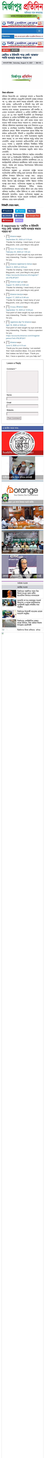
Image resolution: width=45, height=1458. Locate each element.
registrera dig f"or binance (20, 322)
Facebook (8, 211)
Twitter (21, 211)
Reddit (20, 216)
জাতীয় (16, 50)
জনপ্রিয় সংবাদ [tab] (22, 587)
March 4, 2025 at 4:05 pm (16, 267)
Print (20, 220)
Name (9, 395)
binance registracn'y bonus (21, 264)
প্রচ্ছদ (7, 50)
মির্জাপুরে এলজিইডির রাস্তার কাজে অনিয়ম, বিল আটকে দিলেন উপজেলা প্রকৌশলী (29, 623)
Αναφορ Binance (16, 307)
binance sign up (16, 282)
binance (13, 236)
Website (10, 410)
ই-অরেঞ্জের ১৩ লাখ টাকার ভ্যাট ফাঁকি (18, 502)
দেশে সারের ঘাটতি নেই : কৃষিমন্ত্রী (16, 526)
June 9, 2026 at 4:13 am (16, 345)
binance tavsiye (16, 294)
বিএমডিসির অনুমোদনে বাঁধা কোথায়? (18, 452)
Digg (32, 211)
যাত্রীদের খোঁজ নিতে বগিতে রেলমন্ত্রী (17, 477)
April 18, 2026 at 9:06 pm (16, 325)
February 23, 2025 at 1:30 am (18, 252)
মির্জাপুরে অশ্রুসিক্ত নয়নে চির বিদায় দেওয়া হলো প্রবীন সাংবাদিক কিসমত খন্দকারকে (28, 593)
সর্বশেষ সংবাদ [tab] (22, 583)
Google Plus (34, 216)
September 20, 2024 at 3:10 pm (19, 239)
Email (9, 402)
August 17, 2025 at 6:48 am (17, 297)
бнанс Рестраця (16, 249)
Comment (11, 369)
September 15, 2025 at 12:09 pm (19, 310)
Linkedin (7, 216)
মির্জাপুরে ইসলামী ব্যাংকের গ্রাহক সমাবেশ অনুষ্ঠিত (29, 612)
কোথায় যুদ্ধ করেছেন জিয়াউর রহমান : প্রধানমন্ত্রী (22, 576)
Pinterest (8, 220)
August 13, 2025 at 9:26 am (17, 285)
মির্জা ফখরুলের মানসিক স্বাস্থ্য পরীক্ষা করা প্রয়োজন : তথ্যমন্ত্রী (19, 550)
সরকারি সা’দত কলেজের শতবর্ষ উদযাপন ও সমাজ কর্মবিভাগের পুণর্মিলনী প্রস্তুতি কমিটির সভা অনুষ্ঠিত (29, 603)
